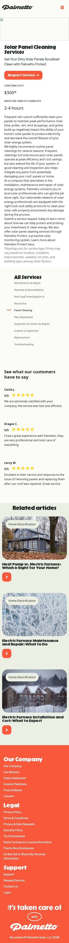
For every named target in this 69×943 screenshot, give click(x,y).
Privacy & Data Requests (19, 824)
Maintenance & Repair (27, 283)
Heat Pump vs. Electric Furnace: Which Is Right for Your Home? (31, 566)
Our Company (13, 766)
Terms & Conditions (16, 818)
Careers (9, 796)
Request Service (21, 75)
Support (9, 874)
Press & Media (13, 790)
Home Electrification (22, 524)
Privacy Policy (12, 812)
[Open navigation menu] (62, 7)
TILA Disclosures (14, 836)
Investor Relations (15, 784)
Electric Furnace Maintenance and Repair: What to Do (30, 642)
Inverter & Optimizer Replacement (26, 334)
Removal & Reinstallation (29, 290)
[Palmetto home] (17, 7)
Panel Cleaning (23, 310)
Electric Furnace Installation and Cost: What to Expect (33, 719)
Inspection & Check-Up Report (32, 323)
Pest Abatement (23, 317)
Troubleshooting (24, 344)
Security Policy (13, 830)
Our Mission (11, 772)
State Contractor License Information (28, 842)
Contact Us (11, 886)
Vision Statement (15, 778)
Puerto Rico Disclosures (19, 848)
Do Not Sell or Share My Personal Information (24, 856)
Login (7, 892)
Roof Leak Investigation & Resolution (29, 300)
